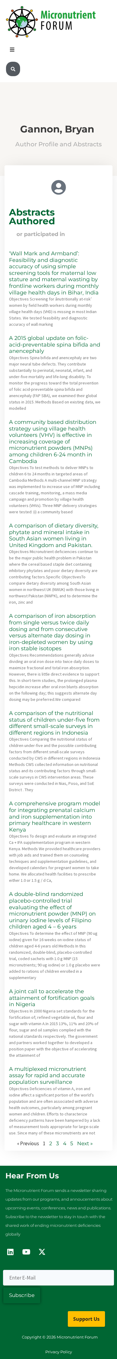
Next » (85, 1143)
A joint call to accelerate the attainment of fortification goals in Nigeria (51, 998)
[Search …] (13, 69)
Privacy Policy (58, 1351)
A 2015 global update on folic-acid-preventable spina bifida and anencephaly (54, 344)
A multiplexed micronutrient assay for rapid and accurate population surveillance (47, 1075)
